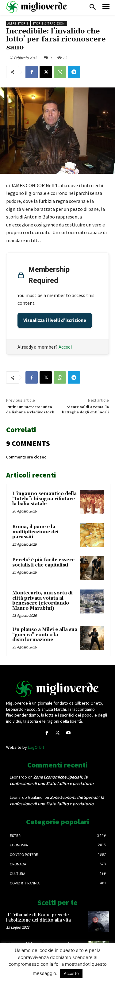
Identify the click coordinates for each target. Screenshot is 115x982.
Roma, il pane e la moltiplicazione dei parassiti (35, 532)
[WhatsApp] (60, 72)
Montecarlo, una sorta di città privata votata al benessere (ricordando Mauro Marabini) (42, 600)
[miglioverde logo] (36, 7)
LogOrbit (36, 747)
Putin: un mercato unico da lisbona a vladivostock (30, 409)
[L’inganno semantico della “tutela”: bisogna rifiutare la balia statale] (92, 502)
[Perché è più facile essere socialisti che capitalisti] (92, 568)
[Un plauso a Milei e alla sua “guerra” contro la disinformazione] (92, 638)
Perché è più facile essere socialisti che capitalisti (43, 562)
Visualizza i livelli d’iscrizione (54, 320)
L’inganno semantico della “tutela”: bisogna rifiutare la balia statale (44, 499)
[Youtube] (68, 733)
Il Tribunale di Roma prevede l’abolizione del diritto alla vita (38, 917)
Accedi (65, 347)
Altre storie (18, 23)
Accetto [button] (71, 973)
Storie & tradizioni (49, 23)
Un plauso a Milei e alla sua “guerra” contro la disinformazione (44, 635)
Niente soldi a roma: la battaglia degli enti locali (85, 409)
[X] (46, 72)
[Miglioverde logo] (57, 689)
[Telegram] (74, 72)
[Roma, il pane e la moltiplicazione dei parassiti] (92, 535)
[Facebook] (31, 72)
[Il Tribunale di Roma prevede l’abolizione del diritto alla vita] (98, 921)
